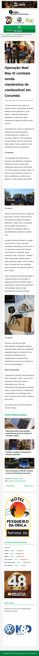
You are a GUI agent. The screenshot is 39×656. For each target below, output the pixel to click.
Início (2, 34)
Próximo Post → (29, 486)
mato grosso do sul (20, 481)
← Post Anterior (10, 486)
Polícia (21, 478)
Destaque (8, 34)
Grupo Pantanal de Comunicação (25, 653)
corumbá (11, 481)
